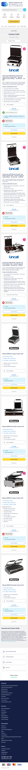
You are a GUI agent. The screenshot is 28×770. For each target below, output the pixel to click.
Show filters (14, 30)
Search (24, 9)
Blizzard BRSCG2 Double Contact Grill (13, 585)
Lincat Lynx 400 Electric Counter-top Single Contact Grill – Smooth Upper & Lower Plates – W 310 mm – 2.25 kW (13, 175)
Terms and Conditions (6, 729)
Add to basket (14, 133)
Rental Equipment (14, 21)
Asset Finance (4, 719)
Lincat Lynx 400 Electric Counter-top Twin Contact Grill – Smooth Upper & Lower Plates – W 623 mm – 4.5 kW (12, 264)
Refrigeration (4, 691)
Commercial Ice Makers (7, 692)
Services (3, 710)
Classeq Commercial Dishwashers (9, 685)
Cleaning (3, 696)
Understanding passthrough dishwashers (11, 736)
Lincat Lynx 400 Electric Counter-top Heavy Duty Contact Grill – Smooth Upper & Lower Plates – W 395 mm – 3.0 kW (13, 78)
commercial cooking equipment (8, 641)
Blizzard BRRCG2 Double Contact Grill (13, 426)
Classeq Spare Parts (6, 702)
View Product (14, 130)
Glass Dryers (4, 689)
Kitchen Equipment (5, 694)
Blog (2, 731)
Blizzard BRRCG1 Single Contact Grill (12, 354)
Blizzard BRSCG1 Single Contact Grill (12, 498)
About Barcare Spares (6, 740)
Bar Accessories (5, 698)
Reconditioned (4, 717)
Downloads (4, 735)
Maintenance (4, 715)
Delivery (3, 714)
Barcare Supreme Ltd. (15, 2)
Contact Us (4, 727)
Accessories (4, 700)
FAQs (2, 738)
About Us (3, 726)
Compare (14, 137)
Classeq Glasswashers (6, 687)
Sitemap (3, 742)
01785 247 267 (6, 757)
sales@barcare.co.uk (6, 758)
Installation (4, 712)
